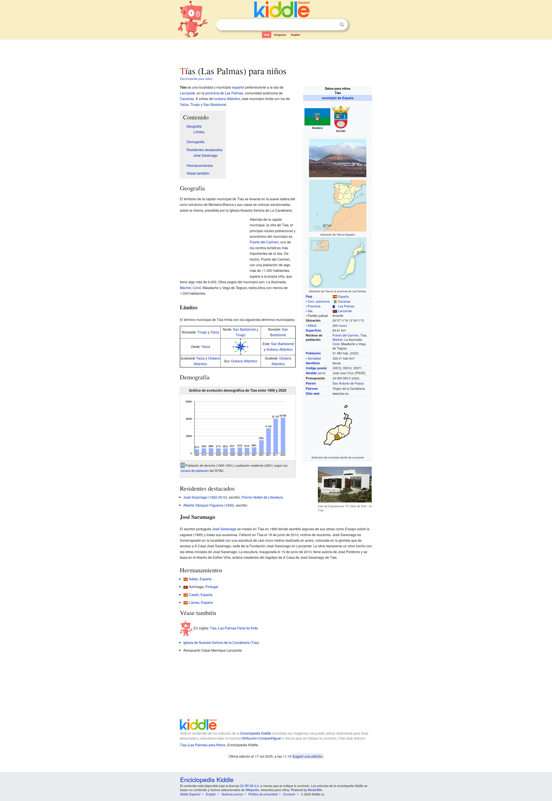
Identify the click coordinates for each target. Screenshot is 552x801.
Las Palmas (346, 306)
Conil (335, 343)
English (295, 35)
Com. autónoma (319, 301)
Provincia (314, 306)
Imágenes (280, 35)
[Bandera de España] (185, 578)
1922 (213, 497)
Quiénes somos (232, 794)
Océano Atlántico (279, 349)
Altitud (312, 325)
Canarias (344, 301)
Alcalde (311, 373)
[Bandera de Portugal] (185, 586)
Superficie (313, 330)
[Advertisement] (276, 51)
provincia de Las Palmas (224, 93)
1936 (229, 505)
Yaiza (184, 104)
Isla (310, 310)
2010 (222, 497)
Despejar (333, 24)
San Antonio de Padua (348, 383)
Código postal (316, 368)
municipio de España (337, 98)
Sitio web (313, 393)
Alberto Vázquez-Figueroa (203, 505)
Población (313, 353)
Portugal (211, 586)
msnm (343, 325)
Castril (194, 594)
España (343, 296)
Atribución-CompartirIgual (261, 738)
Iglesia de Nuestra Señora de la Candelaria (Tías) (221, 642)
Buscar (342, 25)
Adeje (193, 578)
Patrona (312, 388)
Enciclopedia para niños (196, 78)
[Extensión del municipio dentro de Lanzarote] (337, 425)
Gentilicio (313, 363)
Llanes (194, 602)
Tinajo (195, 104)
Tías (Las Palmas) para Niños (202, 744)
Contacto (289, 794)
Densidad (314, 358)
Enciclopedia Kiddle (255, 733)
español (238, 87)
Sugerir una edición (307, 756)
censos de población (195, 470)
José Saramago (195, 497)
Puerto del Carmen (345, 335)
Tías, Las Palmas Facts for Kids (234, 628)
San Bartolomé (214, 104)
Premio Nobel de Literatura (262, 497)
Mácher (337, 339)
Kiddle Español (190, 794)
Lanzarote (345, 310)
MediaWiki (315, 790)
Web (266, 35)
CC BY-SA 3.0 (249, 786)
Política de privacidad (263, 794)
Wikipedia (252, 790)
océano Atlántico (227, 98)
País (309, 296)
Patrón (311, 383)
